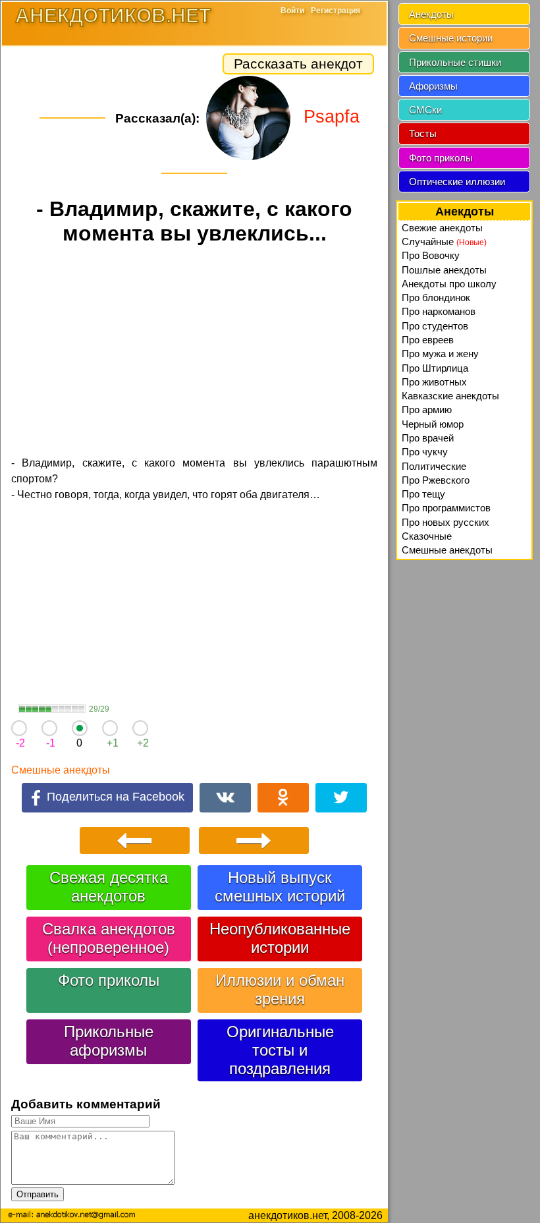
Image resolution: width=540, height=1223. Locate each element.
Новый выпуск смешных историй (280, 886)
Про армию (427, 409)
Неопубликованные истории (279, 938)
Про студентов (435, 325)
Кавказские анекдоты (450, 395)
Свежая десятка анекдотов (108, 886)
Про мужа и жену (440, 353)
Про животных (434, 381)
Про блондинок (436, 297)
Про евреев (428, 339)
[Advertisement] (194, 352)
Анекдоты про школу (449, 283)
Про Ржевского (436, 480)
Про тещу (423, 493)
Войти (292, 10)
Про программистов (446, 507)
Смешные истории (451, 37)
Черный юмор (433, 424)
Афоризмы (433, 86)
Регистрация (335, 10)
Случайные (444, 241)
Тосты (423, 133)
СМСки (425, 109)
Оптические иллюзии (457, 181)
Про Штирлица (435, 368)
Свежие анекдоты (442, 227)
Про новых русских (445, 522)
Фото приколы (108, 980)
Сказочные (427, 536)
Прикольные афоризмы (108, 1041)
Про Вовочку (431, 255)
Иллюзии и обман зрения (279, 989)
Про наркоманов (438, 311)
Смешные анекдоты (60, 770)
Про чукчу (425, 451)
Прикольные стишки (455, 62)
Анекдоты (431, 14)
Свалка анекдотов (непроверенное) (108, 938)
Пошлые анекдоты (444, 269)
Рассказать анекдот (298, 63)
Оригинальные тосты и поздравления (280, 1050)
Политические (434, 466)
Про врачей (428, 437)
